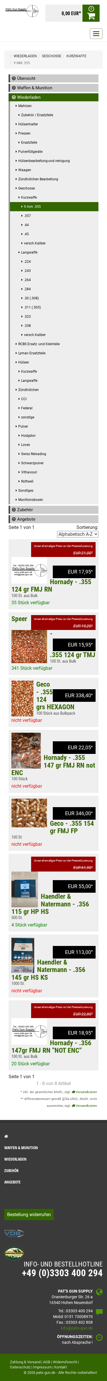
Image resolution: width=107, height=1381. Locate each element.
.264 (27, 280)
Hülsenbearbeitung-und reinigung (44, 161)
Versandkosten (86, 1092)
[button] (53, 1136)
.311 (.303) (32, 307)
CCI (24, 399)
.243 (27, 271)
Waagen (24, 170)
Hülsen (23, 362)
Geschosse (26, 188)
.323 (27, 317)
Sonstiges (25, 491)
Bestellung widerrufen (29, 1214)
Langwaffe (29, 252)
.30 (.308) (31, 298)
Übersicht (26, 78)
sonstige (27, 417)
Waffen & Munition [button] (21, 1147)
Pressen (24, 133)
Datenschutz (20, 1367)
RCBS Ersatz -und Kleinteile (39, 344)
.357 (27, 216)
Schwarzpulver (32, 463)
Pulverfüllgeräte (30, 152)
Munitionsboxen (30, 500)
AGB (46, 1362)
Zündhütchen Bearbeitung (38, 179)
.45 (26, 234)
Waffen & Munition (34, 87)
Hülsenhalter (28, 124)
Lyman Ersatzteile (31, 353)
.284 (27, 289)
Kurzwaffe (29, 197)
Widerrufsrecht (65, 1362)
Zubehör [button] (11, 1170)
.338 (27, 326)
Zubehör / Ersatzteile (37, 115)
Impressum (42, 1367)
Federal (27, 408)
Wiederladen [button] (15, 1159)
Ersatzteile (29, 143)
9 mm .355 (32, 207)
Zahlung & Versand (25, 1362)
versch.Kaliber (35, 243)
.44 (26, 225)
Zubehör (25, 509)
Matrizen (25, 106)
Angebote (26, 519)
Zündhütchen (28, 390)
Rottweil (27, 481)
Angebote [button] (12, 1182)
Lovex (25, 445)
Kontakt (60, 1367)
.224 (27, 262)
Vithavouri (29, 472)
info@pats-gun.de (77, 1328)
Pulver (23, 426)
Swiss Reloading (33, 454)
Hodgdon (28, 436)
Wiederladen (29, 97)
